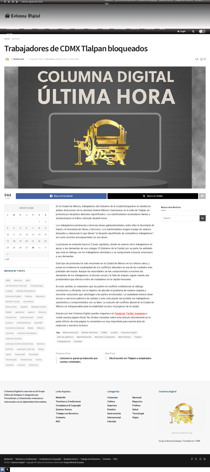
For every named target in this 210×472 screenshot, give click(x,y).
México (40, 328)
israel (40, 317)
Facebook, (120, 313)
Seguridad (20, 354)
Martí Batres (125, 337)
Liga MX (38, 323)
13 (27, 234)
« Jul (6, 259)
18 (14, 241)
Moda (30, 328)
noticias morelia (14, 339)
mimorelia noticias (15, 328)
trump (39, 360)
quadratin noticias (25, 349)
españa (24, 307)
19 (20, 241)
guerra (31, 312)
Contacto (60, 417)
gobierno (20, 312)
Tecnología (149, 29)
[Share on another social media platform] (202, 196)
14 (33, 234)
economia (28, 302)
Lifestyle (135, 29)
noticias (10, 333)
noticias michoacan (27, 333)
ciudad (114, 333)
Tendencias (26, 360)
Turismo (10, 365)
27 (27, 247)
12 (20, 234)
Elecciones (11, 307)
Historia (42, 312)
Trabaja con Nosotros (67, 413)
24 (8, 247)
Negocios (53, 29)
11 (14, 234)
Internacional (13, 29)
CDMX (104, 333)
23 (45, 241)
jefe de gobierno (65, 337)
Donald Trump (13, 302)
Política (40, 29)
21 (33, 241)
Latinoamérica (24, 323)
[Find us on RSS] (17, 2)
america (18, 280)
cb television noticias (16, 286)
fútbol (9, 312)
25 (14, 247)
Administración (70, 333)
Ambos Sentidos (90, 333)
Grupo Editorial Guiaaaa (74, 462)
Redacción (19, 59)
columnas (93, 29)
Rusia (41, 349)
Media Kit (60, 397)
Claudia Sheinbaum (25, 291)
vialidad (78, 341)
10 (8, 234)
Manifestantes (84, 337)
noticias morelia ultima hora (19, 344)
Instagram (140, 313)
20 (27, 241)
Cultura (105, 29)
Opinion (41, 344)
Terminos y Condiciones (68, 401)
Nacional (28, 29)
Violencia (33, 365)
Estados (66, 29)
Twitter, (130, 313)
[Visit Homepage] (22, 16)
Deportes (79, 29)
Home (6, 39)
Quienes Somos (64, 409)
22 (39, 241)
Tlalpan (138, 337)
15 (39, 234)
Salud (162, 29)
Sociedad (33, 354)
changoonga (37, 286)
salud (8, 354)
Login (182, 31)
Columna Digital (129, 333)
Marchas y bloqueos (105, 337)
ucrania (21, 365)
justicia (9, 323)
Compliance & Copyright (68, 405)
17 (8, 241)
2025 (8, 280)
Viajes (9, 34)
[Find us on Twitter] (9, 2)
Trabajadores (63, 341)
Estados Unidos (39, 307)
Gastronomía (120, 29)
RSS (106, 4)
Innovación (11, 317)
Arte (28, 280)
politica (9, 349)
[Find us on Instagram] (13, 2)
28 (33, 247)
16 (45, 234)
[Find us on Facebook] (5, 2)
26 (20, 247)
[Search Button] (193, 31)
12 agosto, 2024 (35, 59)
